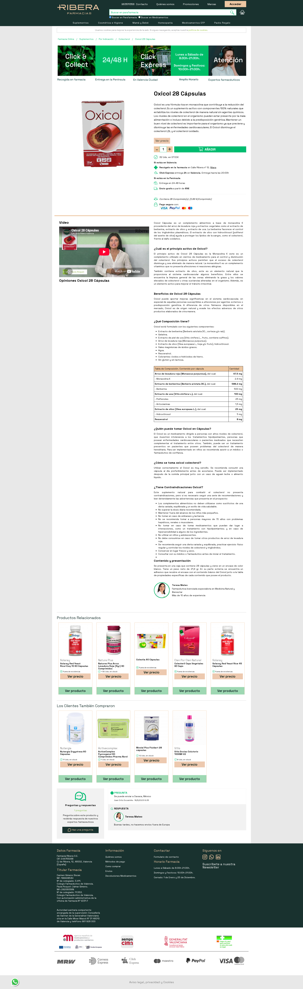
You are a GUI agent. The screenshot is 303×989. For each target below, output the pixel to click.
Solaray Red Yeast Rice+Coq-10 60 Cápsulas (74, 664)
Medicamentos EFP (193, 22)
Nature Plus (105, 660)
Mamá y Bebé (141, 22)
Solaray (65, 660)
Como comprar (113, 866)
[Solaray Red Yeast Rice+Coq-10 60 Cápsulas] (75, 640)
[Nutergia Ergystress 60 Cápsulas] (75, 728)
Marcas (212, 4)
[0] (242, 12)
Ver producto (75, 691)
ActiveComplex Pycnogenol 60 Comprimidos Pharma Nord (113, 754)
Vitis (177, 748)
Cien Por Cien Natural (187, 660)
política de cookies (198, 30)
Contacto (142, 4)
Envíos (108, 871)
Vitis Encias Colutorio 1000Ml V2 (186, 752)
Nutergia (65, 748)
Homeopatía (165, 22)
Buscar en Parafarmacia (124, 17)
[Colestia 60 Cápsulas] (151, 640)
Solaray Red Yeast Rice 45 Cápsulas (227, 664)
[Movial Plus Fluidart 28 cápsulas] (151, 728)
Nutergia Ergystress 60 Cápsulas (73, 752)
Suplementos (81, 22)
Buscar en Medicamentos (154, 17)
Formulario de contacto (166, 856)
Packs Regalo (222, 22)
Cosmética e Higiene (110, 22)
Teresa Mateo (180, 585)
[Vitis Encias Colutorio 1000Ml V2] (189, 728)
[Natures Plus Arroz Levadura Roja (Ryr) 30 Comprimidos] (113, 640)
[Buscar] (233, 12)
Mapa (213, 167)
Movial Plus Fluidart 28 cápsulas (149, 748)
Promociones (191, 4)
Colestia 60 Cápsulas (147, 659)
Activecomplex (107, 748)
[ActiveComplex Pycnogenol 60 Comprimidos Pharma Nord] (113, 728)
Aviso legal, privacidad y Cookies (151, 982)
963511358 (128, 4)
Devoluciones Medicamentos (120, 875)
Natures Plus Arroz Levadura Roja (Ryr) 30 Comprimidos (111, 666)
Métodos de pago (115, 861)
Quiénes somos (165, 4)
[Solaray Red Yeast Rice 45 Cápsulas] (227, 640)
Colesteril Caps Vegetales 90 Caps (188, 664)
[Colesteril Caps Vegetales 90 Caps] (189, 640)
